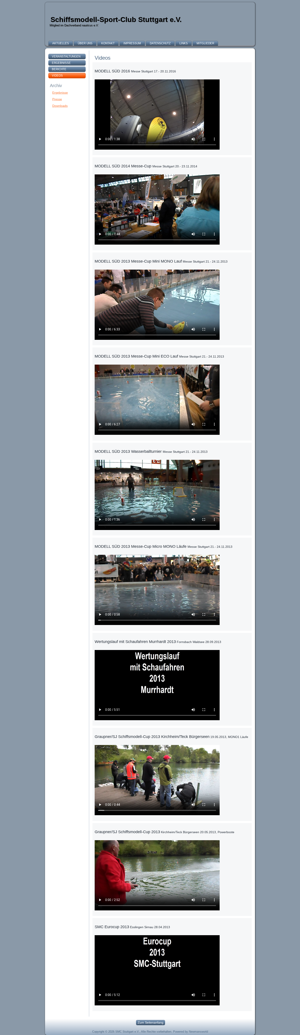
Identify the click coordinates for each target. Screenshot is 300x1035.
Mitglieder (205, 43)
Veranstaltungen (66, 56)
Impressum (132, 43)
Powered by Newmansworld (190, 1031)
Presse (57, 99)
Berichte (59, 69)
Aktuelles (60, 43)
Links (183, 43)
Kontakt (108, 43)
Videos (57, 75)
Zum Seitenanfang (150, 1022)
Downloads (60, 105)
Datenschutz (160, 43)
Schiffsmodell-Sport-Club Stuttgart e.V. (116, 19)
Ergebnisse (61, 62)
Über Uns (85, 43)
